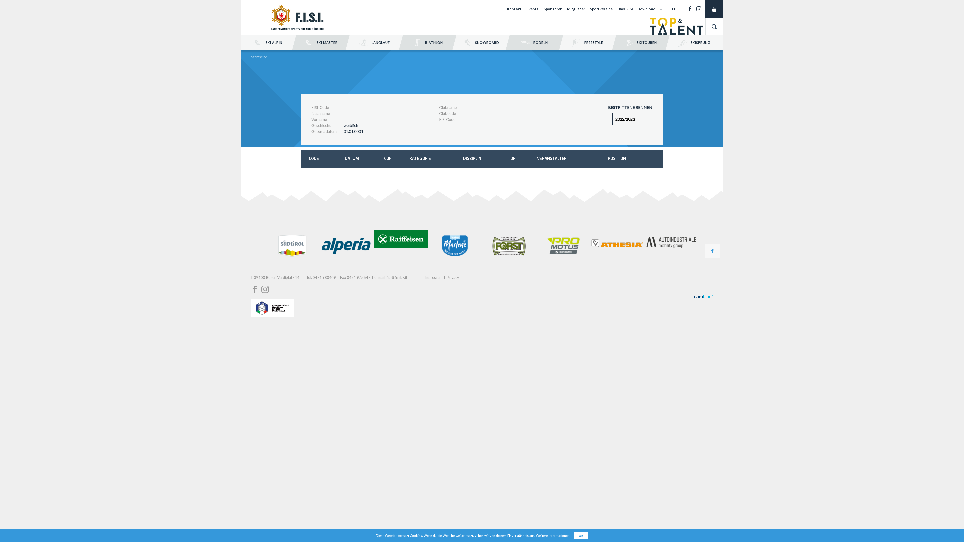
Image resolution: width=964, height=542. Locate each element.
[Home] (297, 28)
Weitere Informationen (552, 536)
